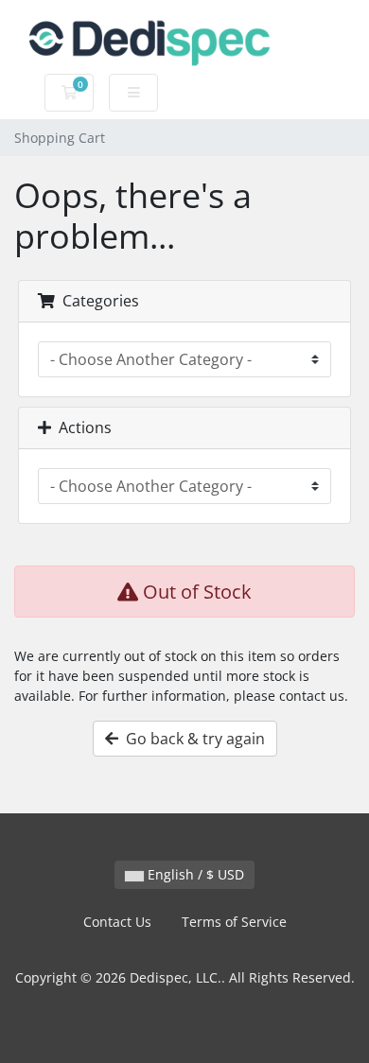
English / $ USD (194, 874)
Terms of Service (234, 922)
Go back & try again (191, 738)
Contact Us (117, 922)
